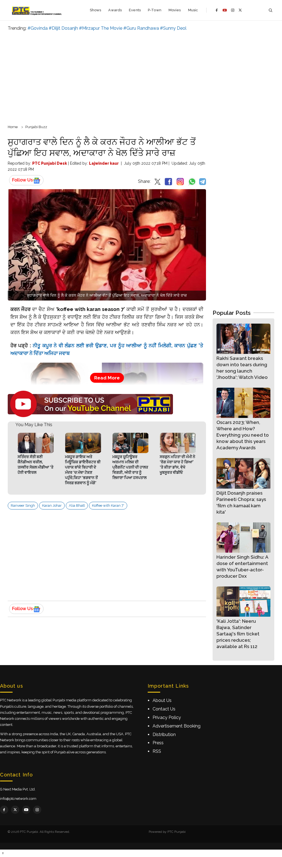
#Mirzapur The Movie (100, 28)
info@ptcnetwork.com (18, 799)
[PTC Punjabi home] (37, 10)
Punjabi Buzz (36, 127)
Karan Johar (52, 505)
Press (158, 742)
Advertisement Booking (176, 726)
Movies (175, 10)
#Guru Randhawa (141, 28)
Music (193, 10)
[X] (240, 10)
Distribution (164, 734)
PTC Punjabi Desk (49, 163)
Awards (115, 10)
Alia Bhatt (77, 505)
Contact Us (164, 709)
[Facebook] (217, 10)
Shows (95, 10)
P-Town (154, 10)
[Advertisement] (141, 76)
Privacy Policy (167, 717)
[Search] (270, 10)
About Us (162, 700)
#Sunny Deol (173, 28)
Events (135, 10)
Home (13, 127)
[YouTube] (225, 10)
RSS (157, 751)
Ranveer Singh (23, 505)
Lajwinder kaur (104, 163)
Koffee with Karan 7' (108, 505)
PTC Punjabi (176, 832)
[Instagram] (233, 10)
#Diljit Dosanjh (63, 28)
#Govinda (38, 28)
